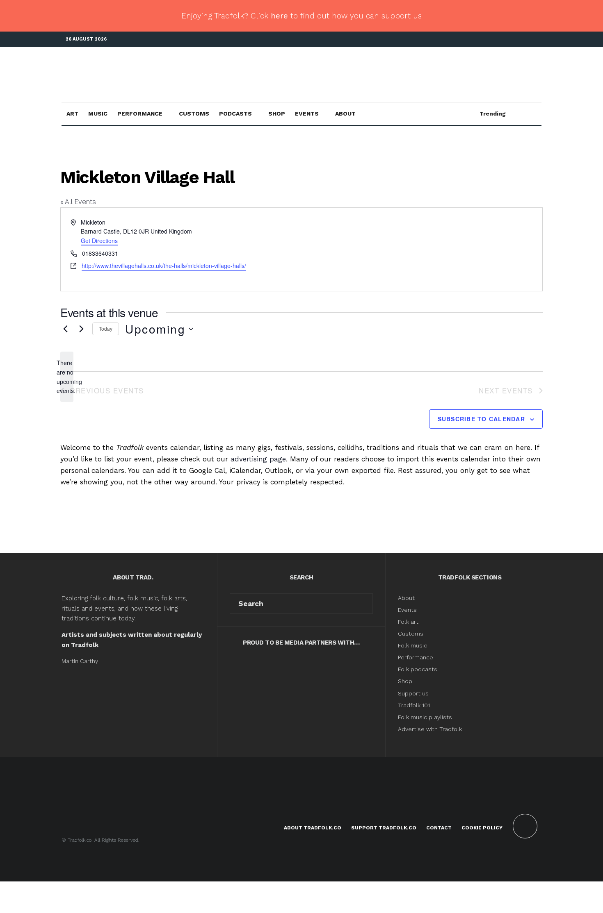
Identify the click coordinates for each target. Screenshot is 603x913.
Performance (139, 113)
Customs (194, 113)
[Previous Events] (65, 329)
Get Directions (99, 240)
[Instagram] (523, 39)
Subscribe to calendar (481, 419)
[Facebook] (498, 39)
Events (307, 113)
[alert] (66, 377)
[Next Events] (81, 329)
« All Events (78, 202)
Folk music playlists (425, 717)
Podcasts (235, 113)
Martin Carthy (80, 661)
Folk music (412, 645)
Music (97, 113)
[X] (511, 39)
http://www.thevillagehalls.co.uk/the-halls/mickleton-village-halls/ (164, 265)
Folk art (409, 621)
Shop (276, 113)
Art (72, 113)
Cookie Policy (481, 828)
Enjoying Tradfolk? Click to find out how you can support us (301, 15)
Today (105, 328)
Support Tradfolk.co (383, 828)
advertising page (258, 459)
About (345, 113)
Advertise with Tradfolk (430, 729)
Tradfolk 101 (414, 705)
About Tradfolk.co (312, 828)
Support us (413, 693)
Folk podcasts (417, 669)
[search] (363, 603)
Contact (439, 828)
